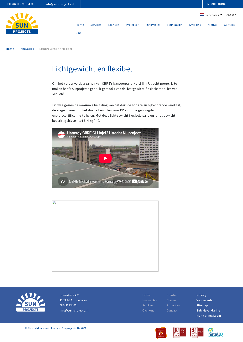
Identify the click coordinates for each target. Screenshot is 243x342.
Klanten (113, 25)
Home (80, 25)
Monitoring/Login (208, 315)
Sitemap (202, 305)
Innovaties (153, 25)
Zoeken (231, 15)
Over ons (195, 25)
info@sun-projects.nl (59, 4)
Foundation (174, 25)
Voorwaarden (205, 300)
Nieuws (212, 25)
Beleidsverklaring (208, 310)
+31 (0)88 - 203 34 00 (20, 4)
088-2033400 (68, 305)
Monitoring (216, 4)
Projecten (132, 25)
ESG (78, 33)
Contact (229, 25)
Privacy (201, 295)
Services (96, 25)
